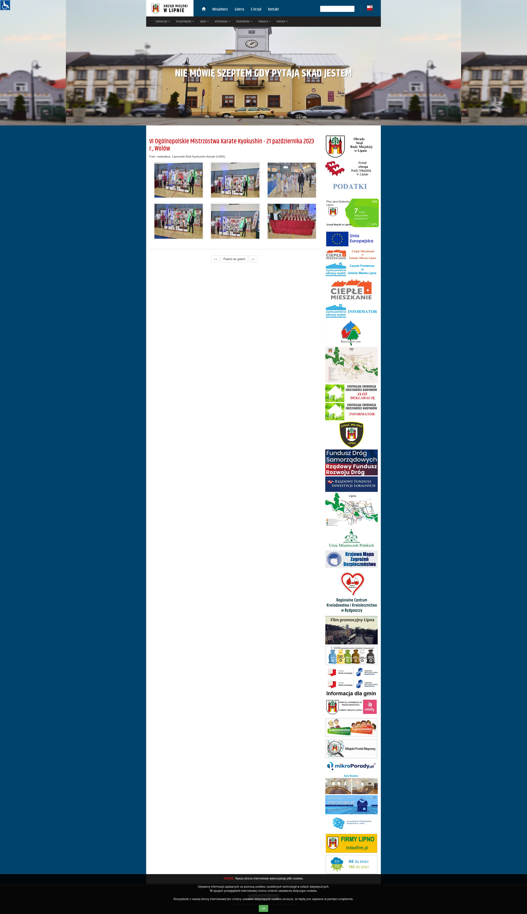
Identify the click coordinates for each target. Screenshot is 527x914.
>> (253, 259)
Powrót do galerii (234, 259)
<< (215, 259)
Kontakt (273, 9)
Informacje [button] (221, 21)
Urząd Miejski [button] (184, 21)
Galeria (239, 9)
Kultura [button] (281, 21)
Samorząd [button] (161, 21)
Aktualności (220, 9)
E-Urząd (256, 9)
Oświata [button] (263, 21)
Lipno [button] (203, 21)
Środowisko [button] (243, 21)
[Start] (204, 9)
